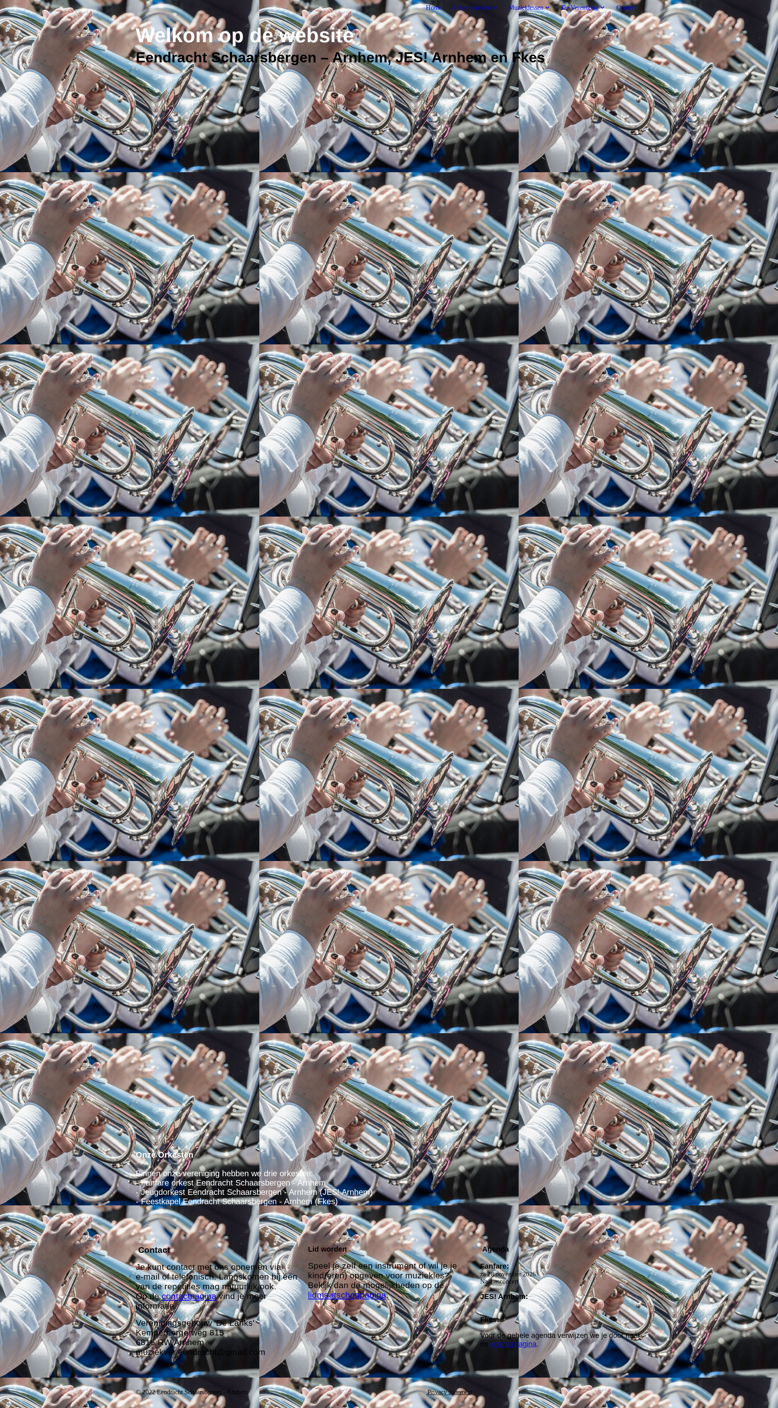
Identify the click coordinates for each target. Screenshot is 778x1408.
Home (434, 7)
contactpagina (189, 1296)
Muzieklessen (526, 7)
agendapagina (513, 1344)
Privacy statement (450, 1392)
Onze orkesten (472, 7)
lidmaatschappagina (347, 1294)
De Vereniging (579, 7)
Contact (626, 7)
